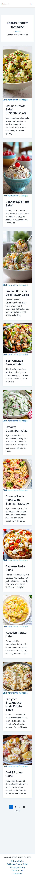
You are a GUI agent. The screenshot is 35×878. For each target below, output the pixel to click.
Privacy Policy (17, 861)
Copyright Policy (17, 867)
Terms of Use (17, 870)
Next (17, 811)
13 (24, 807)
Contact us (17, 873)
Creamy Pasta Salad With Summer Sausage (17, 500)
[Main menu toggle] (30, 3)
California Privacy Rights (17, 864)
